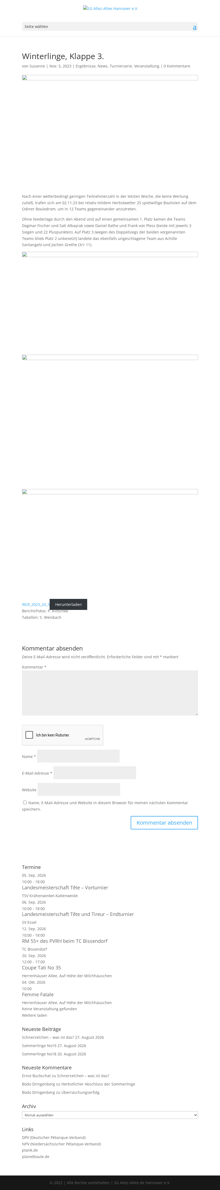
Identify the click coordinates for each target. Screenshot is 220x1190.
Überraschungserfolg (80, 1092)
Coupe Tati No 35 (41, 967)
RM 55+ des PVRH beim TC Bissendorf (64, 941)
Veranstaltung (146, 66)
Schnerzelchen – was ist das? (48, 1037)
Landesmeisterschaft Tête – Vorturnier (65, 887)
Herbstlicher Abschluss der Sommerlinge (98, 1084)
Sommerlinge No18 (39, 1053)
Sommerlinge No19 (39, 1045)
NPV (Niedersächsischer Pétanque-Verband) (61, 1143)
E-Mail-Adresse (37, 773)
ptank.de (30, 1150)
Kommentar (34, 667)
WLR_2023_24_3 (36, 604)
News (103, 66)
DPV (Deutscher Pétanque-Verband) (54, 1137)
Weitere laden (34, 1015)
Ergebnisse (86, 66)
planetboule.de (35, 1156)
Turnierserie (121, 66)
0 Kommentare (177, 66)
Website (29, 789)
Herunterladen (68, 604)
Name (29, 756)
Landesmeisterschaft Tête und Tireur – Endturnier (78, 914)
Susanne (37, 66)
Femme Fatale (38, 994)
